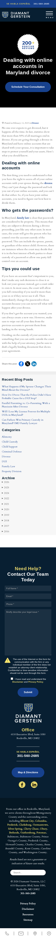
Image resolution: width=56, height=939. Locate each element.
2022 (5, 498)
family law (23, 218)
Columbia (40, 821)
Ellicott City (27, 821)
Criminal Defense (12, 451)
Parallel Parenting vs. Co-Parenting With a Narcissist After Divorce (26, 405)
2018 (5, 520)
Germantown (40, 824)
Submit (28, 692)
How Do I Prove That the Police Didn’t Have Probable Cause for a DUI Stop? (26, 396)
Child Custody (10, 441)
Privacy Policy (35, 682)
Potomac (41, 832)
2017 (5, 526)
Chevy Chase (31, 828)
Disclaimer (17, 682)
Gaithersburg (27, 832)
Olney (43, 828)
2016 (5, 531)
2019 (5, 515)
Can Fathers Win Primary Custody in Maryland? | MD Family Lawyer (22, 421)
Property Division (11, 471)
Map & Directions (28, 772)
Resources (28, 914)
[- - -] (49, 13)
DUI (4, 461)
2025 (5, 487)
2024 (5, 493)
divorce (48, 183)
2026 (5, 482)
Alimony (7, 437)
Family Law (8, 466)
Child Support (9, 446)
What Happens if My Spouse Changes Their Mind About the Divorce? (26, 388)
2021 (5, 504)
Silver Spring (15, 828)
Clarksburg (25, 824)
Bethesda (14, 832)
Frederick (12, 824)
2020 (5, 509)
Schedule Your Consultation (28, 87)
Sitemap (28, 920)
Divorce (35, 123)
